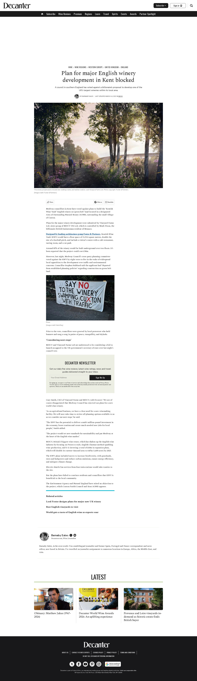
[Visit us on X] (71, 664)
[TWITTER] (71, 535)
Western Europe (95, 67)
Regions (88, 14)
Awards (133, 14)
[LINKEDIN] (75, 535)
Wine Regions (80, 67)
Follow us (99, 202)
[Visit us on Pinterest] (92, 664)
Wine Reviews (64, 14)
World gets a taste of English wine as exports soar (72, 512)
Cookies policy (98, 652)
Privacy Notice (104, 383)
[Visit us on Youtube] (85, 664)
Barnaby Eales (87, 96)
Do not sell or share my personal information (98, 656)
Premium (78, 14)
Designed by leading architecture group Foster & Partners (73, 234)
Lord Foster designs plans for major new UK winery (73, 501)
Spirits (115, 14)
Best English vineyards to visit (62, 507)
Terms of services (72, 383)
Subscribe (160, 5)
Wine (70, 67)
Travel (106, 14)
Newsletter (110, 202)
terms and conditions (127, 652)
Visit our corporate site (128, 670)
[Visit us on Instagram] (98, 664)
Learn (97, 14)
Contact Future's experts (80, 652)
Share (51, 202)
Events (124, 14)
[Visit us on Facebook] (78, 664)
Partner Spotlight (148, 14)
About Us (65, 652)
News (120, 96)
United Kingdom (112, 67)
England (124, 67)
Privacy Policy (112, 652)
